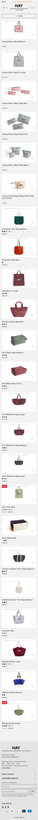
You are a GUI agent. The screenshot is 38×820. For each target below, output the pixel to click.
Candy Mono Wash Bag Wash (15, 165)
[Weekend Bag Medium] (19, 680)
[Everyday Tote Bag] (19, 247)
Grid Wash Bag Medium (12, 352)
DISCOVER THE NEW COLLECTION (22, 2)
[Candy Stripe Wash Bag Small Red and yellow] (19, 183)
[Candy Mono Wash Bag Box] (19, 91)
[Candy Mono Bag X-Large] (19, 60)
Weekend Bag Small (11, 723)
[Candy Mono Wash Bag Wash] (19, 152)
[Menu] (3, 7)
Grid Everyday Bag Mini (13, 322)
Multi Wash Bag (9, 538)
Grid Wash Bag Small (12, 383)
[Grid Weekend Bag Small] (19, 464)
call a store (6, 768)
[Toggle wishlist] (32, 35)
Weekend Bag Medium (12, 692)
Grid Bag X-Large (10, 291)
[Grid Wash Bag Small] (19, 371)
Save (32, 791)
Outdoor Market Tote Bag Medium (17, 600)
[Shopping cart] (35, 7)
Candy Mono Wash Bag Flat (14, 134)
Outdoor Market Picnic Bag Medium (18, 569)
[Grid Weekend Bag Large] (19, 402)
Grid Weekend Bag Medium (14, 445)
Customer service (10, 778)
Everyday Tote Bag (10, 260)
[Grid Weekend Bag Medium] (19, 433)
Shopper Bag (8, 630)
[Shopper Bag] (19, 618)
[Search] (6, 7)
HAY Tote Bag (8, 507)
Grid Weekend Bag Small (13, 476)
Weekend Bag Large (11, 661)
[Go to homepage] (19, 5)
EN (3, 2)
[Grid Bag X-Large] (19, 278)
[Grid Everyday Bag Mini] (19, 309)
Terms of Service (18, 796)
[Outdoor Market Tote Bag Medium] (19, 587)
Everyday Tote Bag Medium (14, 229)
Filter (19, 16)
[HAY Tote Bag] (19, 494)
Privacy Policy (6, 796)
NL (5, 1)
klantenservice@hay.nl (10, 757)
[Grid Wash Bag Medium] (19, 340)
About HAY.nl (8, 774)
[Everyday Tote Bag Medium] (19, 216)
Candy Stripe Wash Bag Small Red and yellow (18, 197)
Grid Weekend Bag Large (13, 414)
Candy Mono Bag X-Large (13, 72)
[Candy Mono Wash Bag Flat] (19, 122)
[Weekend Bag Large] (19, 649)
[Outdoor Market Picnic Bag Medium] (19, 556)
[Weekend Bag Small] (19, 711)
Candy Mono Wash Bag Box (14, 103)
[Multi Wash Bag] (19, 525)
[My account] (33, 7)
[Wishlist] (30, 7)
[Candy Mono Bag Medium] (19, 29)
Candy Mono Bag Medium (13, 41)
